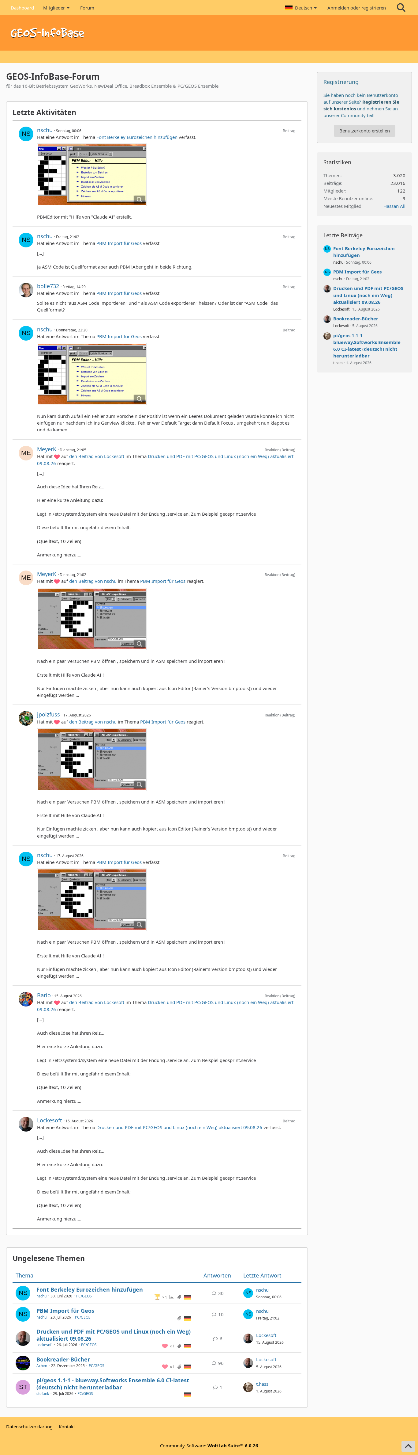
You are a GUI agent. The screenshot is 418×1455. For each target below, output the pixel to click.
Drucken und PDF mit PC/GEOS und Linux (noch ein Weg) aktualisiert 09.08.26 (179, 1127)
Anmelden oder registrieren (356, 8)
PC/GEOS (84, 1296)
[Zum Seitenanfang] (408, 1446)
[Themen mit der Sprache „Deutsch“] (187, 1296)
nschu (45, 130)
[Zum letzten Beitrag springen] (248, 1293)
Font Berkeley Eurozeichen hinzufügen (136, 137)
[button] (302, 7)
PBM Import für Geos (119, 243)
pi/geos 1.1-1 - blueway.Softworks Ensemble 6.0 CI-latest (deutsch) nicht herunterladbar (112, 1384)
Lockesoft (49, 1120)
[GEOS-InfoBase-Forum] (209, 33)
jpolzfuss (48, 714)
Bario (44, 995)
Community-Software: (209, 1445)
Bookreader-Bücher (63, 1359)
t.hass (262, 1384)
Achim (41, 1365)
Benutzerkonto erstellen (364, 131)
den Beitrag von (96, 456)
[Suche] (401, 7)
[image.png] (92, 174)
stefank (42, 1393)
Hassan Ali (394, 206)
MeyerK (46, 449)
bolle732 (48, 286)
